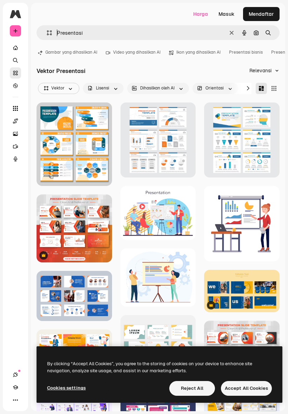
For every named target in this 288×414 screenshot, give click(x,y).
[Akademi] (15, 387)
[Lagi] (15, 400)
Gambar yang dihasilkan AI (71, 52)
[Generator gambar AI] (15, 133)
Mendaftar (261, 14)
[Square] (274, 88)
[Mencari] (15, 60)
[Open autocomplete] (46, 32)
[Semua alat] (15, 108)
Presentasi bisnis (246, 52)
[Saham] (15, 73)
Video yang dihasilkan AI (137, 52)
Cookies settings (66, 388)
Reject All (192, 388)
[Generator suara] (15, 159)
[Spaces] (15, 121)
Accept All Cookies (246, 388)
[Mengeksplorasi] (15, 85)
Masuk (226, 14)
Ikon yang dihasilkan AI (198, 52)
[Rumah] (15, 47)
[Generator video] (15, 146)
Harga (200, 14)
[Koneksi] (15, 374)
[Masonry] (261, 88)
